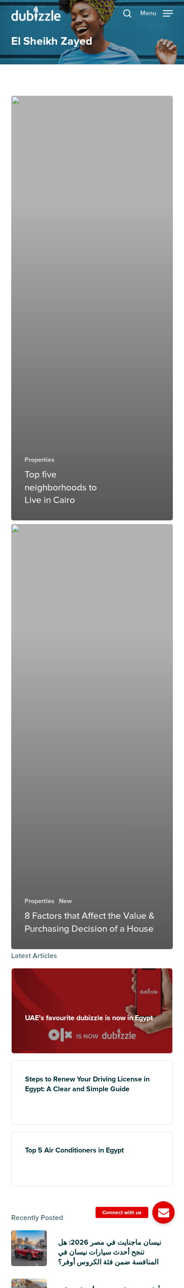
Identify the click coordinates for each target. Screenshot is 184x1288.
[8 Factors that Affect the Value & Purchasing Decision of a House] (92, 736)
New (65, 901)
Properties (39, 460)
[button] (156, 12)
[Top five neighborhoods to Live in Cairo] (92, 308)
